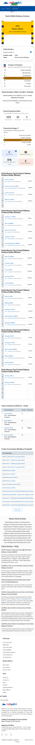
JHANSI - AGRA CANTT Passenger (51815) (13, 456)
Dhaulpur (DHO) (10, 309)
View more (17, 510)
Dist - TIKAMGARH (9, 358)
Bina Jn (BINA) (9, 223)
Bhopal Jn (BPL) (9, 199)
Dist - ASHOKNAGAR (10, 318)
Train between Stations (9, 652)
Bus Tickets (6, 665)
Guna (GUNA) (9, 283)
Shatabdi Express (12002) (8, 481)
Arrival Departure (7, 654)
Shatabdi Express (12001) (8, 470)
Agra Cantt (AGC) (10, 230)
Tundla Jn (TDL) (10, 236)
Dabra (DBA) (9, 296)
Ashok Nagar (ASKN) (11, 316)
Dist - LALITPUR (9, 265)
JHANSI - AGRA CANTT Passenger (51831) (13, 467)
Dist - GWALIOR (9, 218)
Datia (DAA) (8, 413)
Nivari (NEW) (9, 356)
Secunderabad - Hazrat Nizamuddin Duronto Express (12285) (17, 501)
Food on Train (6, 670)
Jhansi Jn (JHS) (9, 179)
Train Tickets (14, 3)
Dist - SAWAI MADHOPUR (11, 245)
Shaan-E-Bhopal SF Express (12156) (11, 484)
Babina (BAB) (9, 303)
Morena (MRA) (9, 256)
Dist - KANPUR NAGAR (10, 188)
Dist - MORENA (9, 258)
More (12, 11)
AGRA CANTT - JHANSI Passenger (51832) (13, 463)
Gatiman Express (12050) (8, 474)
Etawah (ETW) (9, 276)
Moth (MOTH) (9, 362)
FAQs (4, 682)
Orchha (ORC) (9, 376)
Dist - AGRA (8, 232)
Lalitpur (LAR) (9, 263)
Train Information (16, 9)
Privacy (17, 741)
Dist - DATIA (8, 338)
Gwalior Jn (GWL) (10, 216)
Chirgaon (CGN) (10, 342)
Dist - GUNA (8, 285)
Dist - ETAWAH (8, 278)
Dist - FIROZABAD (9, 238)
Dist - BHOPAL (8, 201)
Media (4, 692)
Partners (5, 685)
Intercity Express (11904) (8, 487)
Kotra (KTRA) (8, 435)
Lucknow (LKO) (9, 193)
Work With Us (6, 690)
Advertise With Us (8, 687)
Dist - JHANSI (8, 181)
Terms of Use (29, 740)
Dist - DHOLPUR (9, 311)
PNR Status (6, 645)
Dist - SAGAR (8, 225)
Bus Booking (14, 6)
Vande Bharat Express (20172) (10, 477)
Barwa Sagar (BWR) (11, 349)
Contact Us (6, 680)
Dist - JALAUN (8, 272)
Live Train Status (7, 642)
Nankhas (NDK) (9, 382)
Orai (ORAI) (8, 270)
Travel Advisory (7, 657)
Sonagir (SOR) (9, 336)
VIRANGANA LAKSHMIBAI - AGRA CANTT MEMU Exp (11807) (18, 494)
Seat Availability (7, 650)
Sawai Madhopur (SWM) (12, 243)
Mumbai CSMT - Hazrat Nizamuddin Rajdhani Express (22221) (18, 505)
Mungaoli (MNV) (10, 323)
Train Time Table (7, 647)
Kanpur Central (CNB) (11, 186)
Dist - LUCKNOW (9, 194)
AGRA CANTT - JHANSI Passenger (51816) (13, 460)
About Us (5, 677)
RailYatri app (20, 599)
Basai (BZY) (7, 420)
